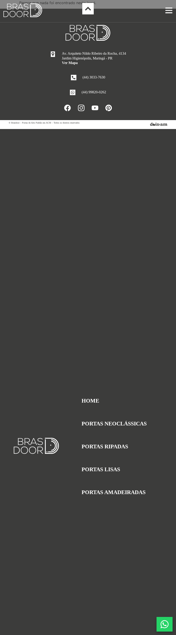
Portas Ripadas (105, 446)
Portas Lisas (101, 469)
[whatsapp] (165, 624)
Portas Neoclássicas (114, 424)
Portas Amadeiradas (114, 492)
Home (90, 401)
